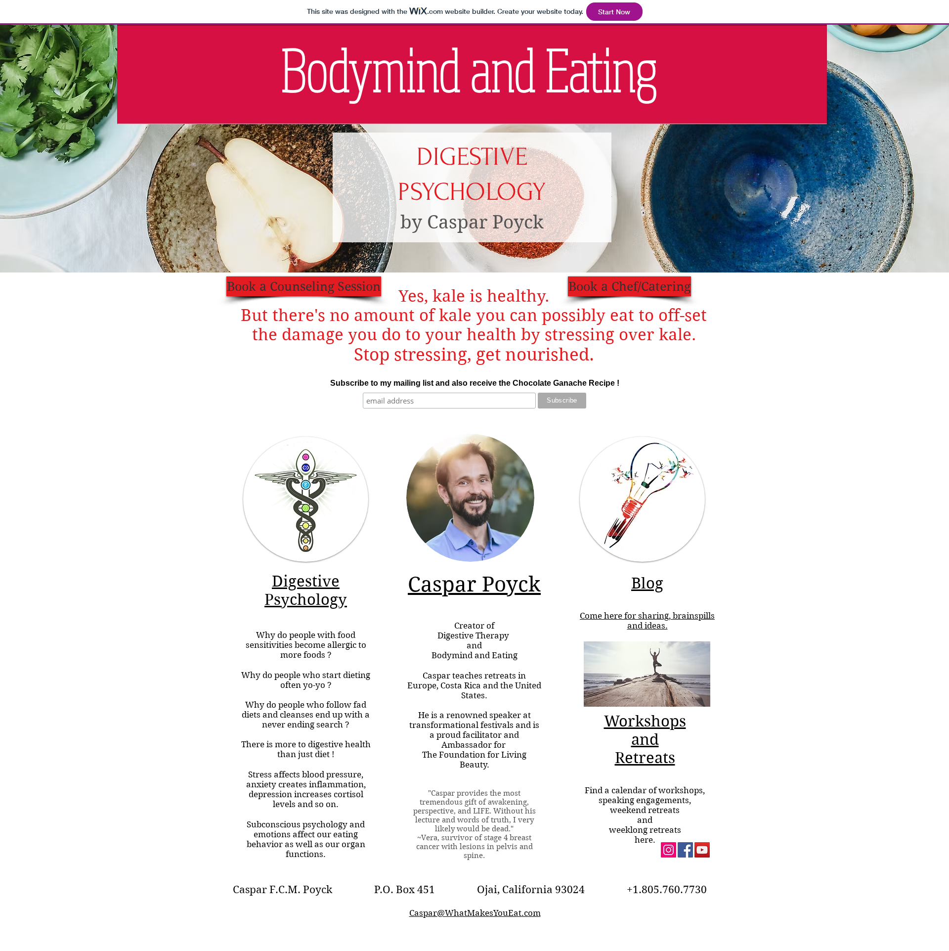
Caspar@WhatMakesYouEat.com (475, 913)
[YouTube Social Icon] (702, 850)
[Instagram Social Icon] (668, 850)
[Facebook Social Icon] (685, 850)
